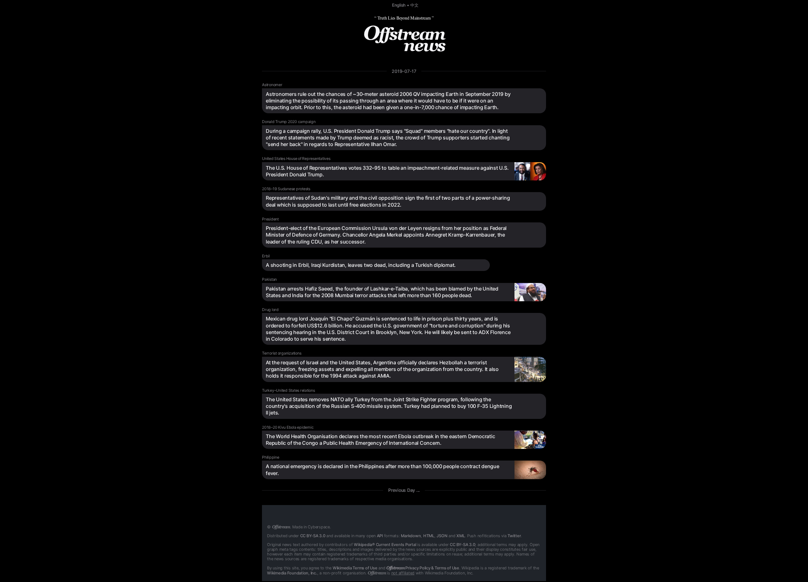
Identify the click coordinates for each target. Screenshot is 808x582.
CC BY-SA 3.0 (312, 535)
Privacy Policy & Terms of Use (422, 568)
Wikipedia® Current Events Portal (385, 544)
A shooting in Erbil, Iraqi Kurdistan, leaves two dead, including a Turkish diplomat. (361, 265)
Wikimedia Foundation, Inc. (292, 573)
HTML (428, 535)
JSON (442, 535)
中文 (414, 5)
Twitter (514, 535)
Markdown (411, 535)
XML (460, 535)
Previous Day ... (404, 490)
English (399, 5)
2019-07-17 (404, 71)
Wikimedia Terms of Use (355, 568)
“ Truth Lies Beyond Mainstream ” (404, 18)
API (380, 535)
